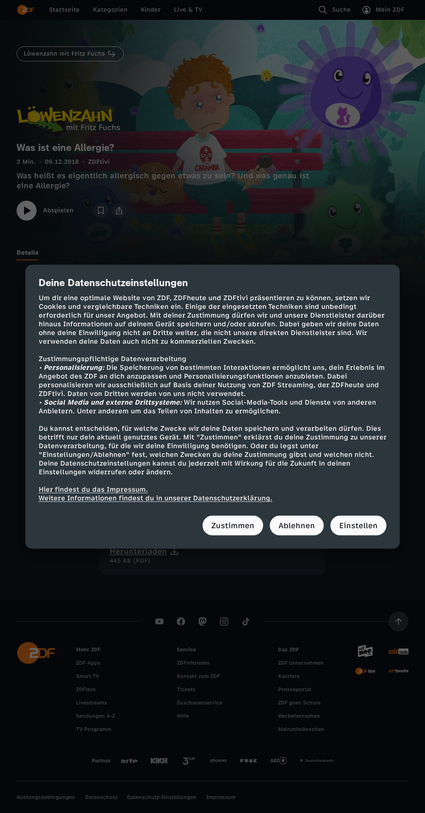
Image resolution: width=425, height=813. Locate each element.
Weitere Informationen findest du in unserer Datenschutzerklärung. (155, 498)
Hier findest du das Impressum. (93, 489)
